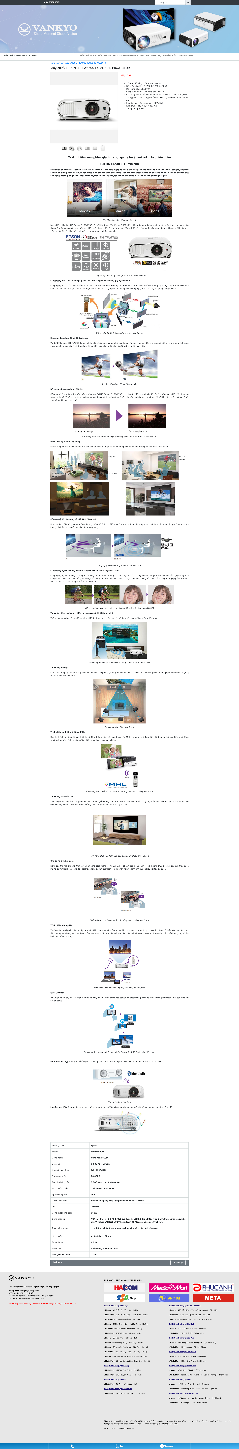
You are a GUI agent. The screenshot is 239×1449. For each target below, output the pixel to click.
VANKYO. (114, 1428)
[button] (55, 111)
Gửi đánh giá (178, 1262)
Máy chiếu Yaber (148, 55)
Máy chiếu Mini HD (88, 55)
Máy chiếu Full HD (107, 55)
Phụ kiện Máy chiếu (167, 55)
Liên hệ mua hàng (185, 55)
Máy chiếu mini (52, 2)
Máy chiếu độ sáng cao (128, 55)
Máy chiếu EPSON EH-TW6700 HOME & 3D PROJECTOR (84, 63)
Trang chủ (54, 63)
